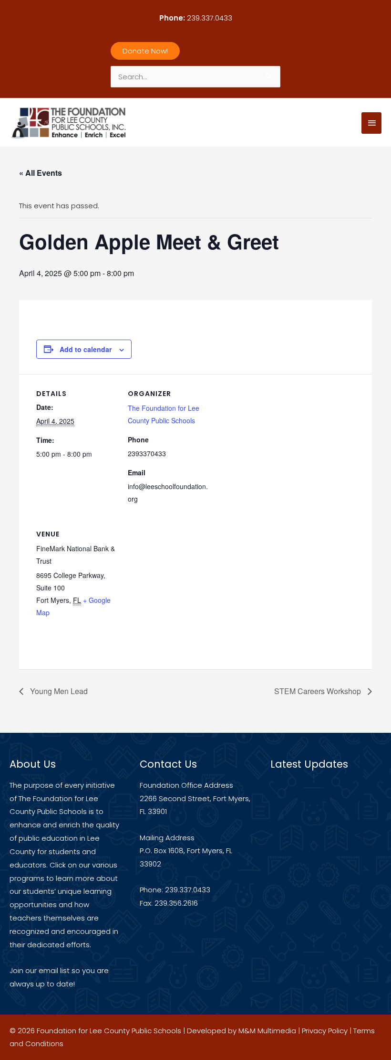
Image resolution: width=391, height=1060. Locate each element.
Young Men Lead (58, 690)
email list (54, 970)
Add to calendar (86, 349)
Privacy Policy (325, 1031)
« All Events (40, 172)
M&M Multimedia (267, 1031)
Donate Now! (145, 51)
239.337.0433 (209, 18)
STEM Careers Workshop (318, 690)
